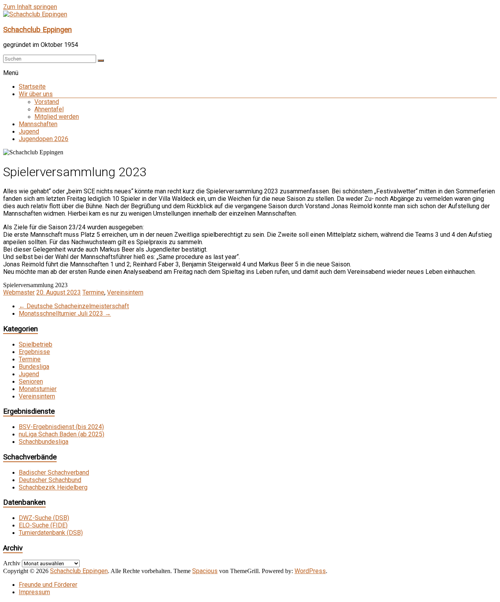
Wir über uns (36, 94)
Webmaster (19, 292)
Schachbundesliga (43, 441)
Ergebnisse (34, 351)
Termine (93, 292)
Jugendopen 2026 (43, 139)
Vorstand (46, 101)
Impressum (34, 592)
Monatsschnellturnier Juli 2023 (65, 313)
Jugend (29, 131)
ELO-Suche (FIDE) (43, 525)
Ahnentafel (49, 109)
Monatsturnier (38, 389)
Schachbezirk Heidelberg (53, 487)
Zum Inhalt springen (30, 7)
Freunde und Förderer (48, 584)
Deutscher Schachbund (50, 480)
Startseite (32, 86)
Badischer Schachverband (54, 472)
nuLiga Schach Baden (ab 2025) (61, 434)
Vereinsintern (125, 292)
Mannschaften (38, 124)
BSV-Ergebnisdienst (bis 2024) (61, 427)
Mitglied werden (56, 116)
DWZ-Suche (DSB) (44, 518)
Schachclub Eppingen (37, 29)
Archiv (11, 563)
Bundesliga (34, 366)
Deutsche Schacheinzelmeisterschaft (74, 306)
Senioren (31, 381)
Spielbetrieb (35, 344)
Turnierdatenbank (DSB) (51, 532)
